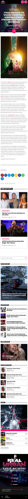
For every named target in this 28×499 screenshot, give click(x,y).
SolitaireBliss (11, 115)
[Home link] (3, 2)
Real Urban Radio (7, 356)
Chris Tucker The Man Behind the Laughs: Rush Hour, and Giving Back (17, 334)
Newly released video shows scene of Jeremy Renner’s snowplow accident (14, 294)
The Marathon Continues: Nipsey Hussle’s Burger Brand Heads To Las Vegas (17, 328)
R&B (3, 353)
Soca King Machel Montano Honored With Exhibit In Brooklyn (16, 322)
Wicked (9, 82)
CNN (3, 291)
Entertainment (14, 9)
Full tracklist (4, 448)
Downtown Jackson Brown (13, 368)
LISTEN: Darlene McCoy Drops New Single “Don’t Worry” (13, 242)
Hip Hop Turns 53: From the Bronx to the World (13, 214)
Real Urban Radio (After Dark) (14, 375)
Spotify (13, 85)
